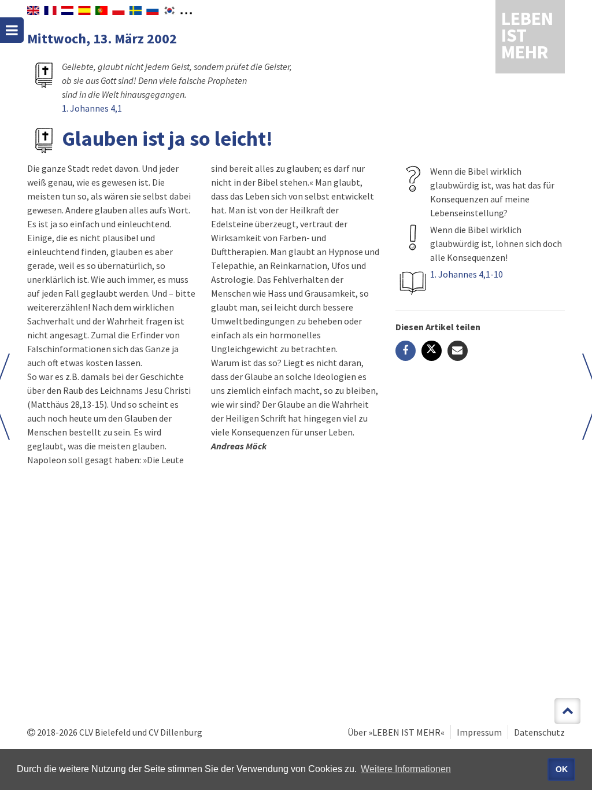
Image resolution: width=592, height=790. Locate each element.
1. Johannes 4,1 (92, 108)
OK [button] (562, 769)
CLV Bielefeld (105, 732)
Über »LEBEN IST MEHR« (396, 732)
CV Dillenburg (175, 732)
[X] (431, 351)
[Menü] (12, 30)
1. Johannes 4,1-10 (466, 274)
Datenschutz (539, 732)
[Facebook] (405, 351)
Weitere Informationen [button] (406, 769)
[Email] (457, 351)
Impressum (479, 732)
